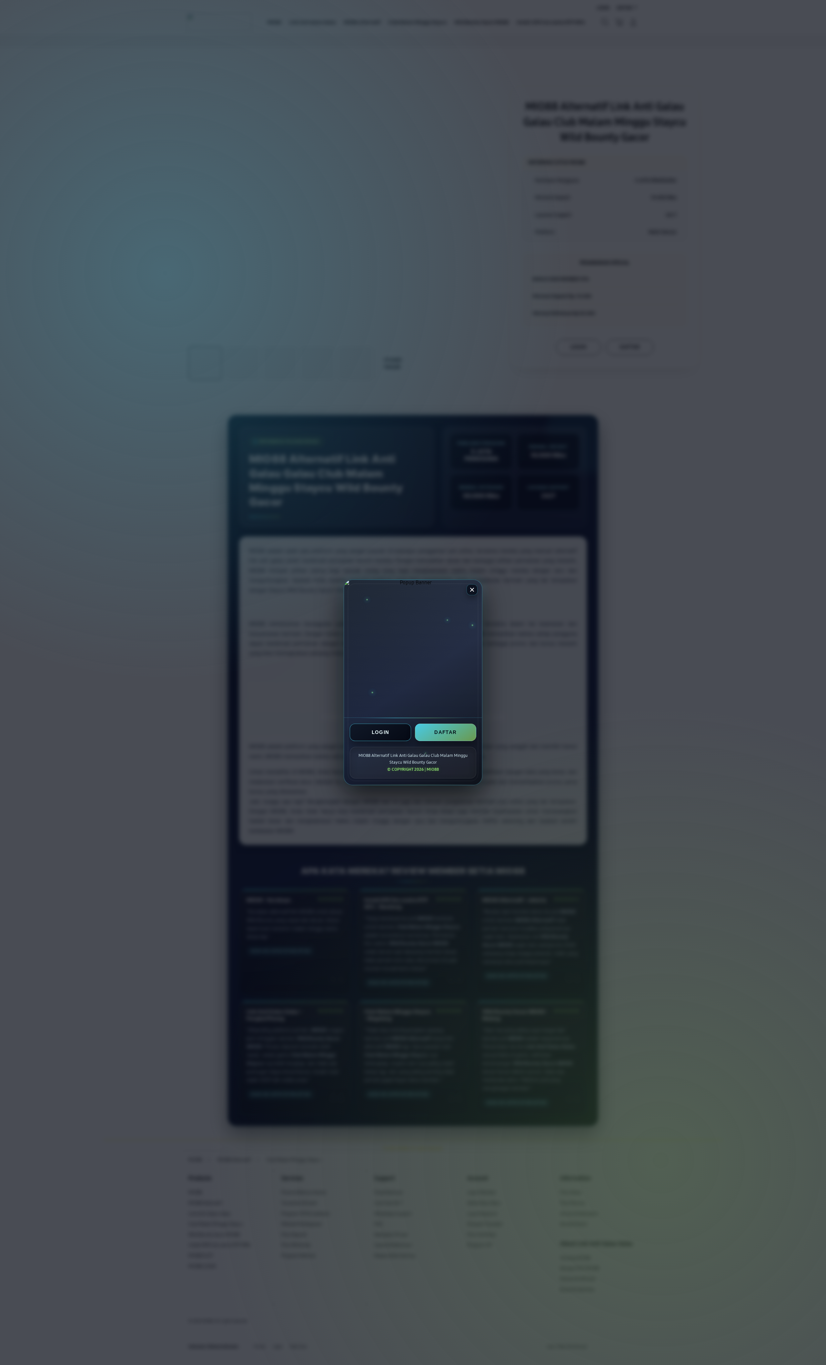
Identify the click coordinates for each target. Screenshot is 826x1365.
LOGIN (380, 732)
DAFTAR (445, 732)
